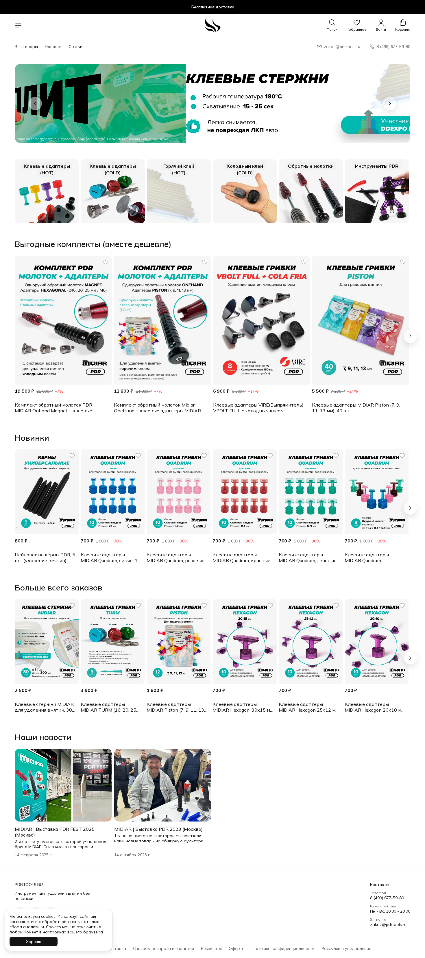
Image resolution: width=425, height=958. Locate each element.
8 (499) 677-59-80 (387, 897)
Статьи (75, 46)
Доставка (116, 948)
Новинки (32, 437)
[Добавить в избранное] (105, 262)
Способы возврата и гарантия (163, 948)
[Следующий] (410, 336)
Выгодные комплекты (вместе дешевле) (93, 244)
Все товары (26, 46)
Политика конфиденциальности (283, 948)
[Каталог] (18, 25)
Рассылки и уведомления (346, 948)
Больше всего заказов (58, 587)
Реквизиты (211, 948)
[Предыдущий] (35, 103)
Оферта (237, 948)
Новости (53, 46)
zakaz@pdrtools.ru (388, 924)
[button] (357, 25)
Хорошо (33, 941)
